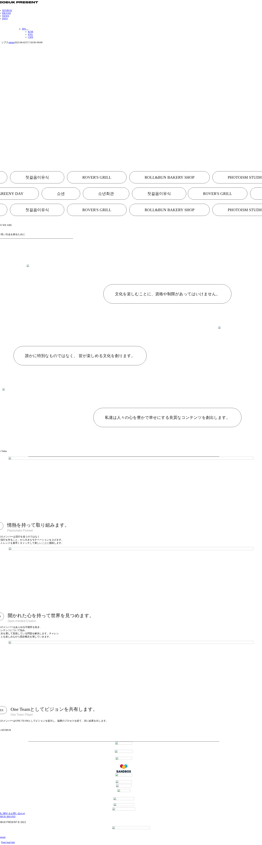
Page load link (8, 842)
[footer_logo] (131, 828)
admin (11, 42)
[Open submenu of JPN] (27, 29)
